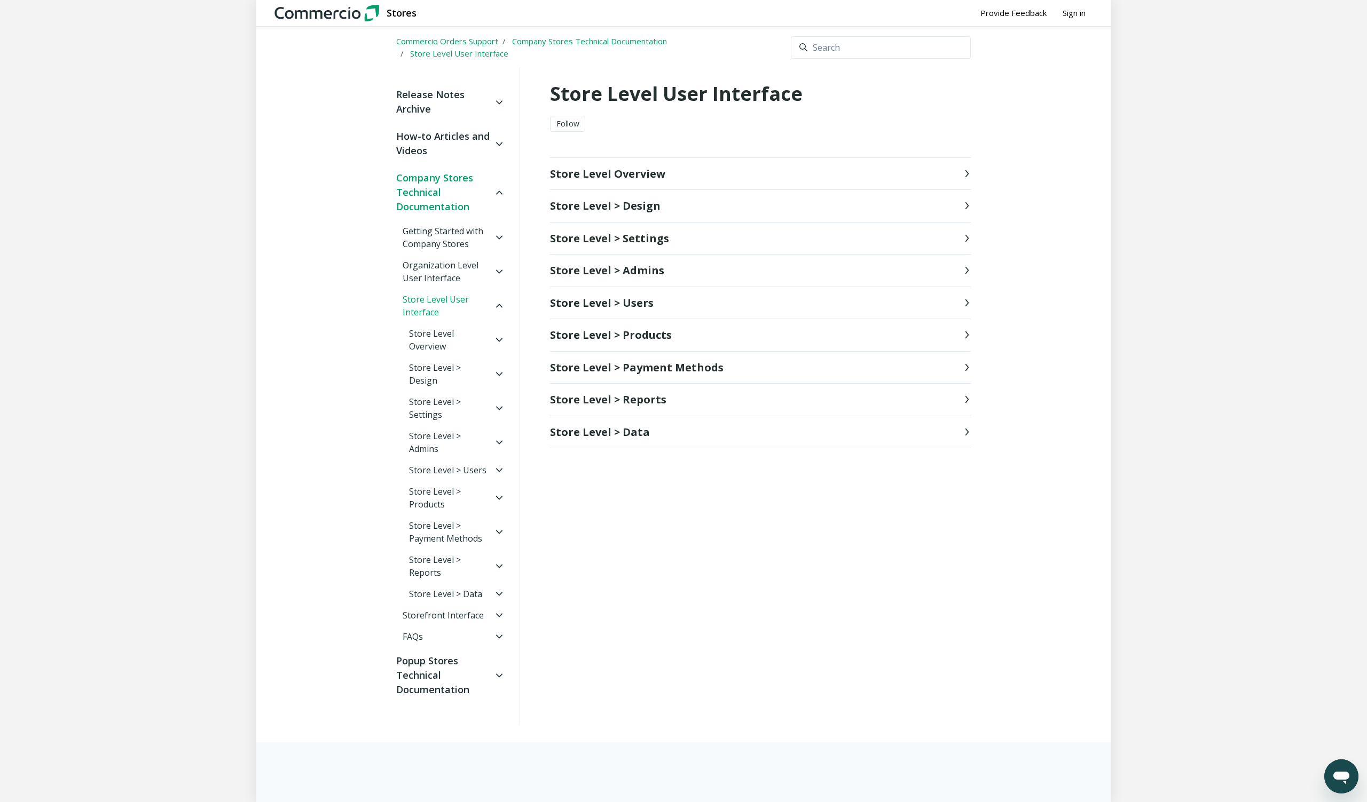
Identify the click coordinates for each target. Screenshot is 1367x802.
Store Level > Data (600, 432)
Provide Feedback (1013, 12)
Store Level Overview (607, 173)
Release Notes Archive (430, 101)
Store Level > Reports (608, 399)
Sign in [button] (1074, 12)
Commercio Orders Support (447, 41)
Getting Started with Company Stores (443, 237)
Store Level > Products (611, 335)
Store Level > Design (605, 205)
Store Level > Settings (609, 238)
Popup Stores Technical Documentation (432, 675)
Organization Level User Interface (440, 271)
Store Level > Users (602, 303)
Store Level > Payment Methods (637, 367)
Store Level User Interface (459, 53)
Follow (567, 123)
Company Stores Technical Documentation (589, 41)
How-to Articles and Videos (443, 143)
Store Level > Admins (607, 270)
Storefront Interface (443, 615)
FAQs (413, 636)
